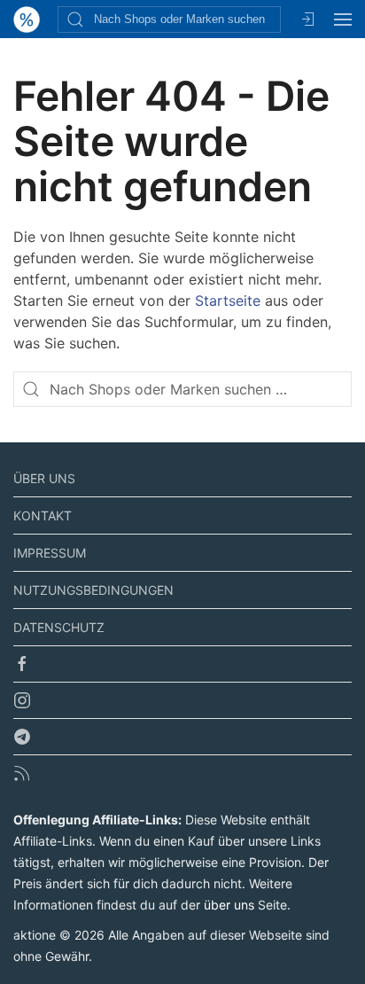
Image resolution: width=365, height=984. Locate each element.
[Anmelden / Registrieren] (307, 19)
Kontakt (42, 515)
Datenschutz (59, 627)
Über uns (44, 478)
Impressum (49, 552)
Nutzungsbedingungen (93, 589)
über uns (229, 904)
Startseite (227, 300)
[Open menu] (343, 19)
